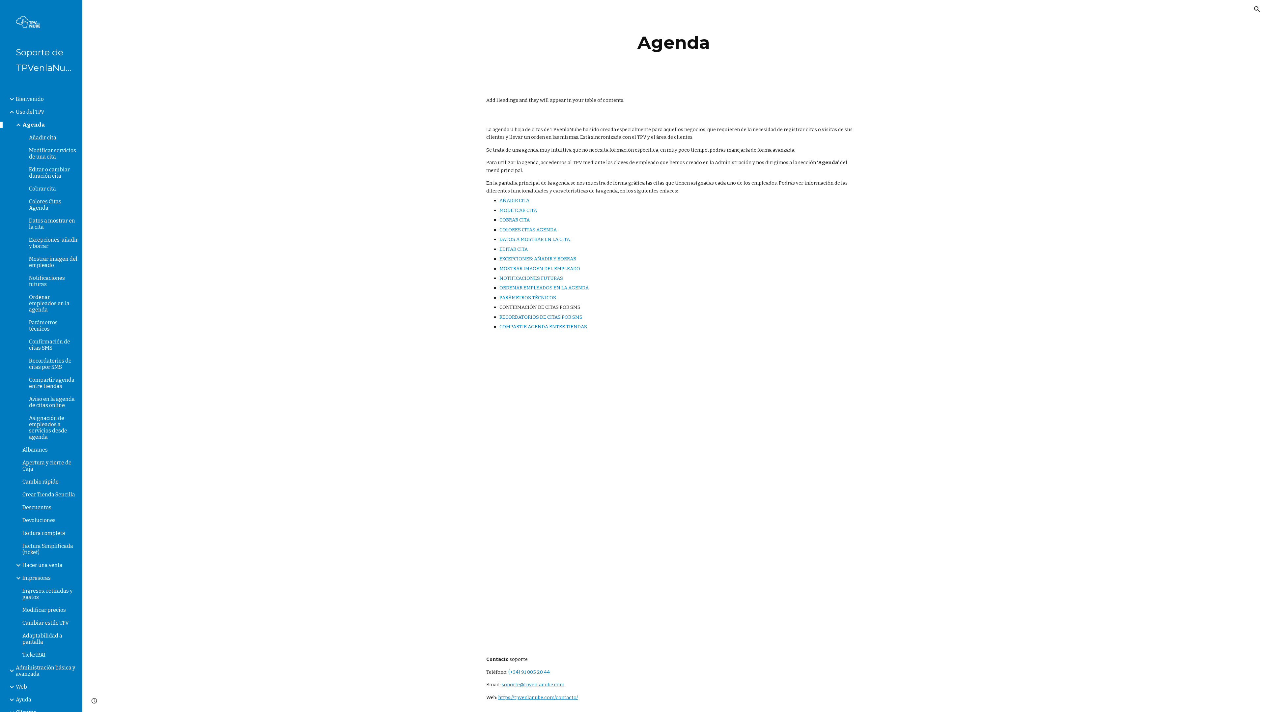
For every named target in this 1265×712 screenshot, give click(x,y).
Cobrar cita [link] (42, 189)
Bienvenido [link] (30, 99)
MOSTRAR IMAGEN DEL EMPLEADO (539, 269)
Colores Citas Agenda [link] (45, 204)
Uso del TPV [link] (30, 112)
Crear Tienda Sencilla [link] (48, 494)
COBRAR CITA (514, 220)
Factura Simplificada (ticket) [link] (47, 549)
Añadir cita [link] (42, 137)
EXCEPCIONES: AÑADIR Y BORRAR (537, 259)
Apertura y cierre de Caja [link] (46, 466)
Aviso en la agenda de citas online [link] (52, 402)
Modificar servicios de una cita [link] (52, 153)
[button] (1257, 9)
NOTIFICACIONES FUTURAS (531, 278)
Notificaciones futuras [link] (47, 281)
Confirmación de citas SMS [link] (49, 345)
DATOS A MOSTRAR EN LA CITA (534, 239)
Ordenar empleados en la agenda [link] (49, 303)
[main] (673, 42)
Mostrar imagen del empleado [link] (53, 262)
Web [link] (21, 687)
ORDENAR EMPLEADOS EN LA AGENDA (544, 288)
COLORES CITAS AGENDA (528, 230)
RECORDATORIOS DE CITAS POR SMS (540, 317)
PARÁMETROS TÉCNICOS (527, 298)
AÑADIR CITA (514, 200)
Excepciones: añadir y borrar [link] (53, 243)
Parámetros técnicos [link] (43, 325)
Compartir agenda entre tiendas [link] (51, 383)
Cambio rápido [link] (40, 482)
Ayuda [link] (23, 700)
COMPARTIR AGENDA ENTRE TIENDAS (543, 327)
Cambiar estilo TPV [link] (45, 623)
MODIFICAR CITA (518, 210)
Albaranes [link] (35, 450)
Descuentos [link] (36, 507)
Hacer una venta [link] (42, 565)
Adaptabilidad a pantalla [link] (42, 639)
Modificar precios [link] (44, 610)
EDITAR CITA (513, 249)
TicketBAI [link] (33, 655)
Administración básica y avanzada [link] (45, 671)
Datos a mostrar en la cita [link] (52, 224)
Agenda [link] (33, 125)
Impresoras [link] (36, 578)
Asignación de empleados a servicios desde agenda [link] (48, 427)
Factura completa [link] (43, 533)
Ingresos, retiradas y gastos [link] (47, 594)
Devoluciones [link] (39, 520)
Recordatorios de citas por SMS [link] (50, 364)
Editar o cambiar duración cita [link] (49, 172)
